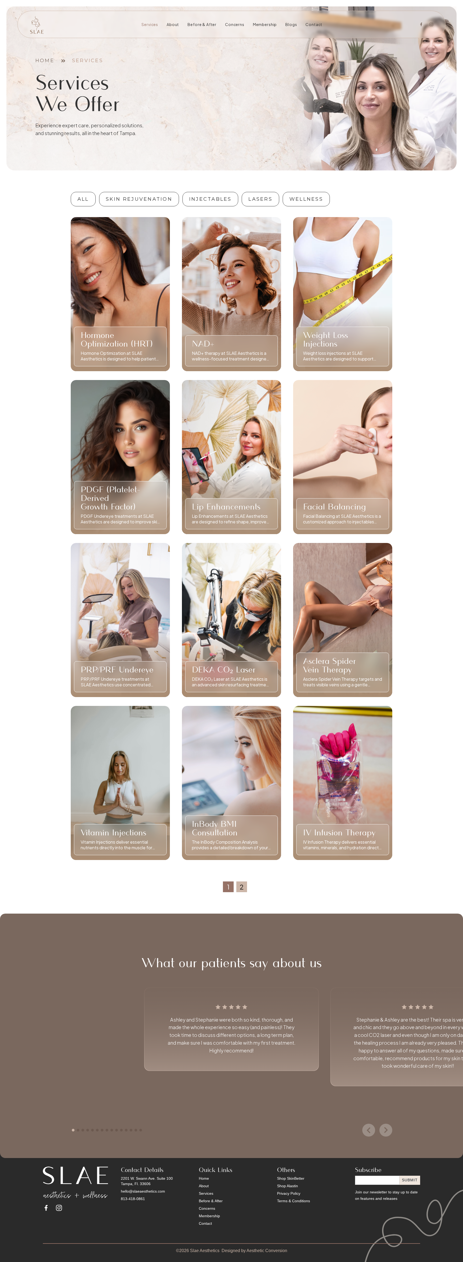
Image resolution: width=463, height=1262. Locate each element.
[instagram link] (59, 1208)
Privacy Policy (288, 1193)
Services (149, 24)
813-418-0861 (133, 1199)
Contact (313, 24)
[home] (37, 24)
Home (44, 60)
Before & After (202, 24)
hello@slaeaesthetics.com (143, 1191)
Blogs (291, 24)
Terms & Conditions (293, 1201)
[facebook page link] (46, 1208)
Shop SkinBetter (290, 1178)
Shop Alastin (287, 1186)
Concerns (234, 24)
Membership (265, 24)
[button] (73, 1130)
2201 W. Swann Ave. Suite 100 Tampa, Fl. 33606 (147, 1181)
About (173, 24)
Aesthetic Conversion (267, 1250)
